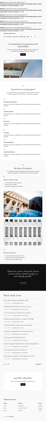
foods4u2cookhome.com (9, 33)
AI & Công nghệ (25, 340)
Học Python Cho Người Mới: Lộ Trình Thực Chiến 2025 (18, 331)
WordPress (11, 416)
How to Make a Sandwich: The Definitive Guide (16, 300)
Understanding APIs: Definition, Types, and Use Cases (17, 306)
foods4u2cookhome (16, 303)
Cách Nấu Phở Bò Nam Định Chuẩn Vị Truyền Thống (18, 325)
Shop (27, 36)
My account (15, 36)
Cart (5, 36)
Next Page (39, 364)
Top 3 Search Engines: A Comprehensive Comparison (17, 313)
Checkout (9, 36)
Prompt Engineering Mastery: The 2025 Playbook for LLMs (19, 356)
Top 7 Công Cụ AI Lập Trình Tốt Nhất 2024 (15, 350)
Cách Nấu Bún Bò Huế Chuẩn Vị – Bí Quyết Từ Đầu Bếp (18, 319)
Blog (22, 303)
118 (8, 364)
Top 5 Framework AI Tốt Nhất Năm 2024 (14, 337)
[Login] (31, 36)
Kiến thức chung (25, 309)
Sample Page (22, 36)
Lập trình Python (25, 334)
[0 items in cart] (35, 36)
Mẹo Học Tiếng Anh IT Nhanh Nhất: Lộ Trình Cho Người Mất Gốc (21, 344)
